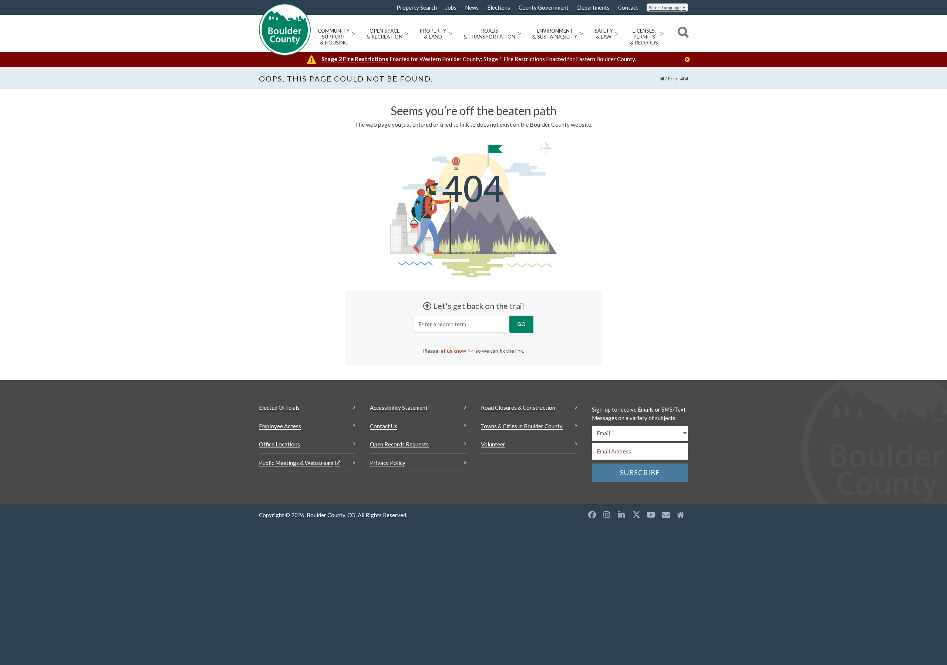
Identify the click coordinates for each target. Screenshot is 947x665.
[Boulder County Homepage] (285, 30)
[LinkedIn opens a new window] (621, 514)
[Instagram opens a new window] (606, 514)
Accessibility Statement (399, 407)
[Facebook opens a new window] (591, 514)
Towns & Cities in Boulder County (522, 426)
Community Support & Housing (334, 37)
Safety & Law (603, 34)
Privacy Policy (387, 462)
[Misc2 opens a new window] (680, 514)
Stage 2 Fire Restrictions (354, 58)
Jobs (450, 7)
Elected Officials (279, 407)
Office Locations (279, 444)
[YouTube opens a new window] (651, 514)
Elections (498, 7)
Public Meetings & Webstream (296, 462)
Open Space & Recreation (384, 34)
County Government (544, 7)
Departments (593, 7)
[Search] (682, 33)
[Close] (689, 59)
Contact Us (383, 426)
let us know (452, 351)
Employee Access (280, 426)
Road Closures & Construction (518, 407)
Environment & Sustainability (554, 34)
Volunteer (493, 444)
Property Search (417, 8)
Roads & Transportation (489, 34)
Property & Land (432, 34)
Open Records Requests (399, 444)
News (472, 7)
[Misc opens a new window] (665, 514)
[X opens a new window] (636, 514)
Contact (628, 7)
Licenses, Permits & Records (644, 37)
